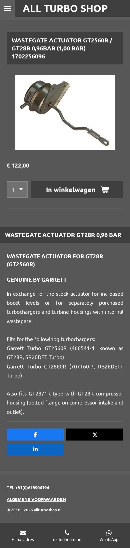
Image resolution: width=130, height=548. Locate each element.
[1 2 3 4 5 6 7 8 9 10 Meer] (17, 189)
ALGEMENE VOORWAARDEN (36, 499)
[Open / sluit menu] (7, 8)
